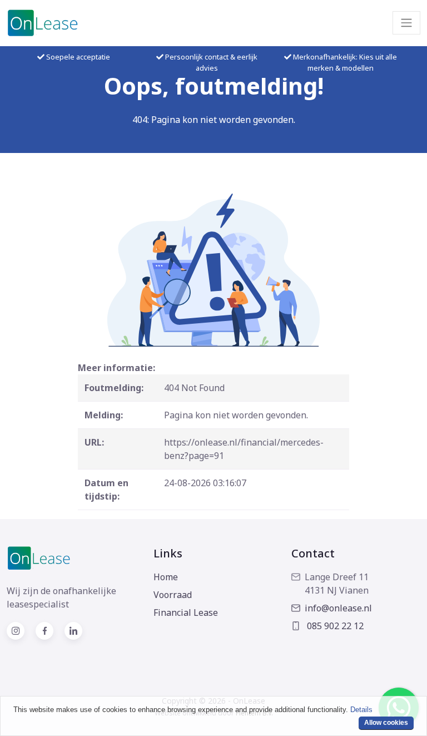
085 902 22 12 (334, 626)
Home (165, 577)
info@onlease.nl (338, 608)
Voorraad (172, 595)
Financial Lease (185, 612)
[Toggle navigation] (406, 22)
